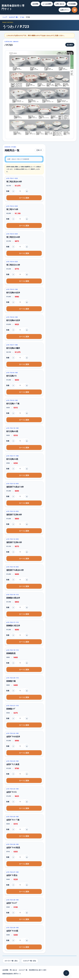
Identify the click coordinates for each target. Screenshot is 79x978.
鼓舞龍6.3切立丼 (13, 625)
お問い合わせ (60, 4)
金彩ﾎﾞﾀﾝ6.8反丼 (13, 736)
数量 (7, 191)
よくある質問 (47, 4)
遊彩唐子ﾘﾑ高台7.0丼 (15, 487)
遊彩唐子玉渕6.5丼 (14, 542)
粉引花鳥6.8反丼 (13, 292)
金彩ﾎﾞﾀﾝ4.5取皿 (13, 847)
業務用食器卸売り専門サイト (13, 7)
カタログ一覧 (13, 17)
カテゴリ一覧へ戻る (11, 961)
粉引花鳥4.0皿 (12, 431)
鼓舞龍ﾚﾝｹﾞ (11, 708)
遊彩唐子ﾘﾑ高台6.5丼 (15, 570)
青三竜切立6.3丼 (13, 265)
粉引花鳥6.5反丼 (13, 320)
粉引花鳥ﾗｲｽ (11, 376)
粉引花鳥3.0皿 (12, 459)
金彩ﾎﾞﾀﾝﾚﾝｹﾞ (11, 903)
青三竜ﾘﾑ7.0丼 (12, 209)
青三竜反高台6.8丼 (14, 181)
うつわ (22, 17)
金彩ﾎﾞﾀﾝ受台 (11, 875)
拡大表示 (70, 45)
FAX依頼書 (72, 4)
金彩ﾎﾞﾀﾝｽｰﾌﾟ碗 (12, 819)
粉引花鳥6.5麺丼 (13, 348)
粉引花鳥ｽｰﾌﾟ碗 (12, 403)
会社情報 (35, 4)
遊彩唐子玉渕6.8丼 (14, 514)
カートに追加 (24, 198)
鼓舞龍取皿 (11, 653)
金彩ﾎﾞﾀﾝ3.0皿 (12, 930)
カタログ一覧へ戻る (29, 961)
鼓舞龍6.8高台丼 (13, 598)
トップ (4, 17)
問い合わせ (13, 970)
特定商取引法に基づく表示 (37, 970)
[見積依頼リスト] (74, 10)
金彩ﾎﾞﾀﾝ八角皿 (12, 764)
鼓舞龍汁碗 (11, 681)
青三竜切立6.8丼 (13, 237)
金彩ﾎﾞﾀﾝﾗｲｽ (11, 792)
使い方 (40, 150)
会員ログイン (64, 10)
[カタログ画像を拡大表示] (39, 94)
